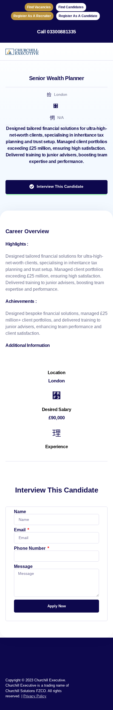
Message (23, 566)
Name (20, 512)
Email (20, 530)
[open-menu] (104, 51)
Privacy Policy (34, 696)
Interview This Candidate (60, 186)
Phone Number (30, 548)
